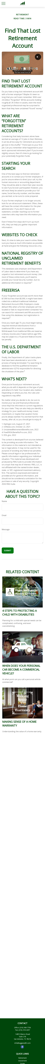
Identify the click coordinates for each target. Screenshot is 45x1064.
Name (4, 501)
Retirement (22, 1058)
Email (4, 515)
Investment (22, 1061)
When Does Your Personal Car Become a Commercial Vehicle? (21, 669)
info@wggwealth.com (22, 1043)
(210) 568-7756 (25, 1027)
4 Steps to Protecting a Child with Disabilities (19, 612)
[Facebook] (22, 1046)
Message (6, 529)
